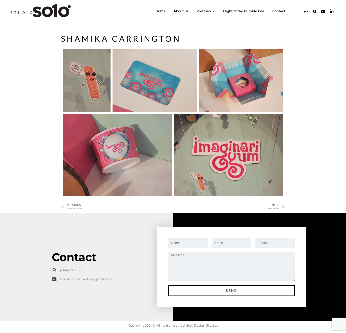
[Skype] (315, 11)
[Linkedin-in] (332, 11)
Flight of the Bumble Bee (243, 11)
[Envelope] (323, 11)
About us (181, 11)
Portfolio (203, 11)
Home (161, 11)
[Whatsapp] (306, 11)
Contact (278, 11)
